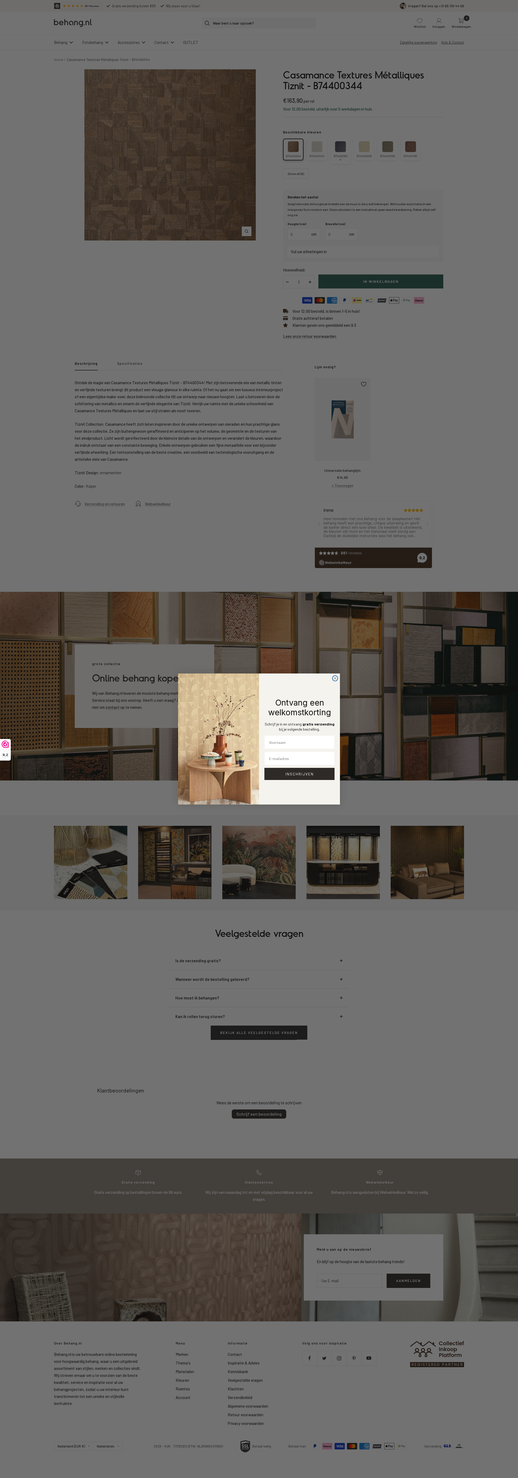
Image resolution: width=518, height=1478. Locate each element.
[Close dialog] (335, 678)
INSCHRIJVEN (299, 774)
